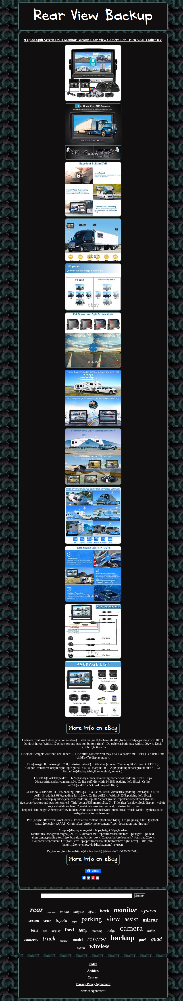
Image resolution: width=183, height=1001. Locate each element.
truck (49, 938)
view (113, 919)
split (92, 911)
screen (34, 920)
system (148, 910)
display (56, 930)
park (143, 939)
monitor (125, 909)
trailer (151, 930)
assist (131, 919)
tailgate (78, 911)
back (104, 910)
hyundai (64, 940)
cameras (31, 939)
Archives (93, 970)
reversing (97, 930)
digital (81, 947)
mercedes (52, 912)
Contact (93, 977)
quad (156, 939)
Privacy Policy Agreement (93, 984)
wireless (99, 946)
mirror (150, 920)
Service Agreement (93, 991)
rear (36, 909)
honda (64, 911)
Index (93, 964)
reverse (96, 938)
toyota (61, 920)
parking (91, 919)
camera (131, 928)
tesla (34, 930)
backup (122, 938)
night (74, 921)
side (45, 930)
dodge (111, 930)
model (78, 940)
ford (69, 929)
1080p (82, 930)
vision (47, 921)
